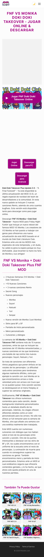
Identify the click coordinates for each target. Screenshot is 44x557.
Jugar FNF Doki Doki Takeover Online (23, 98)
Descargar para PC (29, 164)
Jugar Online (14, 164)
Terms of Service (28, 547)
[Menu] (39, 4)
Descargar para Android (22, 178)
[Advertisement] (22, 61)
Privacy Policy (14, 547)
